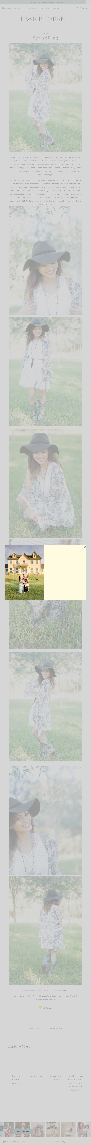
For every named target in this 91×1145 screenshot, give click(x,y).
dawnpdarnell (23, 1132)
